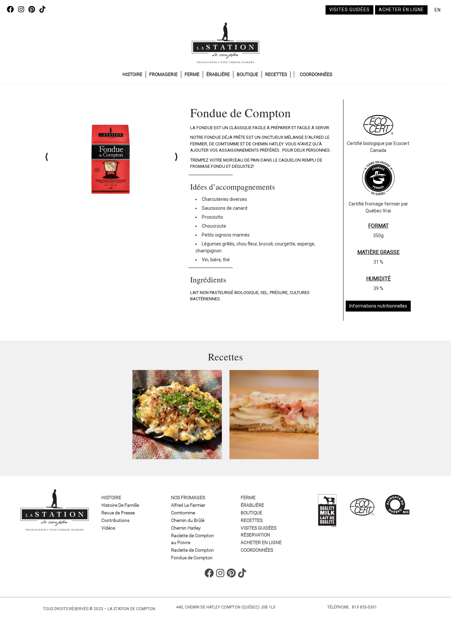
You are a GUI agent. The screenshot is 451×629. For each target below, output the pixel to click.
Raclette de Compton (192, 550)
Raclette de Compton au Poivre (192, 539)
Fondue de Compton (192, 557)
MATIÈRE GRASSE (378, 252)
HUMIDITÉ (378, 279)
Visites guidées (349, 9)
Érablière (218, 74)
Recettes (276, 74)
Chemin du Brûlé (187, 520)
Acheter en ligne (401, 9)
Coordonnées (316, 74)
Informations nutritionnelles (378, 306)
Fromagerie (163, 74)
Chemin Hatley (186, 528)
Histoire (132, 74)
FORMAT (378, 226)
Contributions (115, 520)
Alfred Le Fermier (188, 505)
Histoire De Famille (120, 505)
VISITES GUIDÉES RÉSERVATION (258, 531)
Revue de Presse (118, 512)
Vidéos (108, 528)
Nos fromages (188, 497)
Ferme (192, 74)
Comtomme (183, 512)
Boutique (247, 74)
